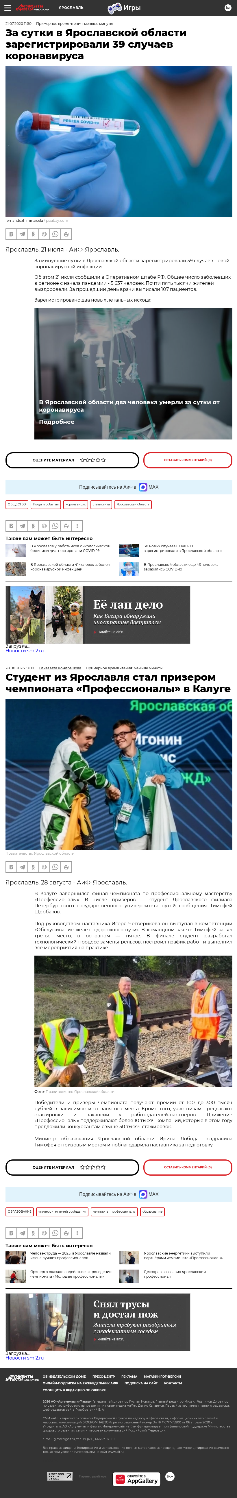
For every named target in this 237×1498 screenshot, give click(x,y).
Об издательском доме (64, 1377)
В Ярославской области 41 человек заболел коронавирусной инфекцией (70, 566)
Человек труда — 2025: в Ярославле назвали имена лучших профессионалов (70, 1255)
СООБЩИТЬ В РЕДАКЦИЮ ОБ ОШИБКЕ (74, 1390)
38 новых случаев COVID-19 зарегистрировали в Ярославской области (183, 548)
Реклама (129, 1377)
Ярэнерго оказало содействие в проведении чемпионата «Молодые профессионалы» (71, 1274)
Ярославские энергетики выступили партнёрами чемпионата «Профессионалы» (183, 1255)
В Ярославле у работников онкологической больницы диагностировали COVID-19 (70, 548)
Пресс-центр (103, 1377)
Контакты (173, 1383)
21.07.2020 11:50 (18, 23)
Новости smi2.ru (24, 650)
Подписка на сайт (141, 1383)
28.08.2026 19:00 (19, 668)
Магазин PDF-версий (162, 1377)
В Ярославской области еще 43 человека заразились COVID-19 (181, 566)
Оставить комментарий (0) (188, 460)
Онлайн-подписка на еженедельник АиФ (80, 1383)
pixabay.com (57, 220)
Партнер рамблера (92, 1476)
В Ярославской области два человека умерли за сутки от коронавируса (129, 406)
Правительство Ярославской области (39, 853)
